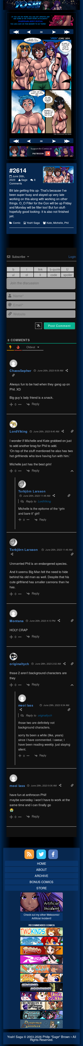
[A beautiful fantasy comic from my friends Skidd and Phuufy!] (41, 996)
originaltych (45, 715)
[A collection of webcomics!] (41, 977)
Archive (41, 875)
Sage (24, 179)
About (41, 869)
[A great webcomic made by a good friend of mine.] (41, 931)
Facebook (53, 854)
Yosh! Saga (33, 222)
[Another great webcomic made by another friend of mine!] (41, 940)
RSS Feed (29, 854)
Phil (66, 222)
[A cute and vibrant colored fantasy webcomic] (41, 968)
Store (41, 888)
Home (41, 863)
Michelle (58, 222)
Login (72, 256)
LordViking (44, 501)
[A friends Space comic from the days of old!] (41, 986)
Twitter (41, 854)
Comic (16, 222)
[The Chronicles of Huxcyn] (41, 1005)
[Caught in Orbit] (41, 1014)
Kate (49, 222)
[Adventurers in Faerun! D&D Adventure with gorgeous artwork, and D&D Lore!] (41, 1023)
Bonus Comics (41, 882)
